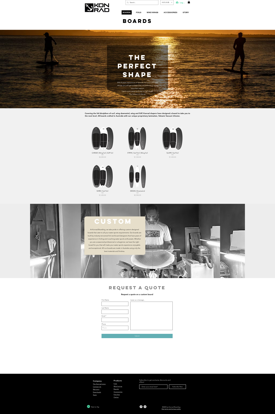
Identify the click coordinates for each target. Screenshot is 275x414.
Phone (104, 324)
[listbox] (167, 2)
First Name (105, 300)
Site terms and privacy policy (171, 409)
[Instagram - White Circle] (145, 406)
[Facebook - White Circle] (141, 406)
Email (103, 316)
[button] (167, 2)
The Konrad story (99, 384)
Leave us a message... (137, 300)
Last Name (105, 308)
